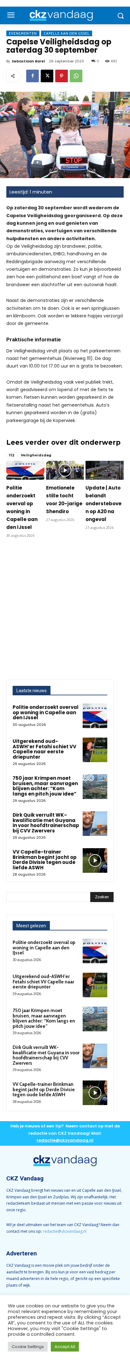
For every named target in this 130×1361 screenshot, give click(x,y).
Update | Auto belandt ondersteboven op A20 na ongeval (103, 503)
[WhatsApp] (76, 76)
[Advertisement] (65, 611)
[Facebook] (32, 76)
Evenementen (23, 33)
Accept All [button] (65, 1347)
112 (12, 455)
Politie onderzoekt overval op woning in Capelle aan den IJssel (46, 712)
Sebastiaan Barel (28, 61)
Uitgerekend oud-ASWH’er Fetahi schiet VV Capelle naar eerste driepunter (44, 749)
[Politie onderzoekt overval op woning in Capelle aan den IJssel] (25, 470)
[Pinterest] (61, 76)
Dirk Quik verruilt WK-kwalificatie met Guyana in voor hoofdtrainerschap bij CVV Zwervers (46, 823)
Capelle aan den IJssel (67, 33)
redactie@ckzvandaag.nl (64, 1231)
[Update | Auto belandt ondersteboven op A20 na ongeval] (105, 470)
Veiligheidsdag (36, 455)
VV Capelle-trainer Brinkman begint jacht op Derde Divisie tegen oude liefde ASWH (45, 859)
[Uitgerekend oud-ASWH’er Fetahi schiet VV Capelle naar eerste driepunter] (95, 750)
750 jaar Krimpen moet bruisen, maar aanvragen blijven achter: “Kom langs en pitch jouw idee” (45, 786)
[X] (47, 76)
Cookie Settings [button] (28, 1347)
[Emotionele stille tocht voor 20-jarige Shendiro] (65, 470)
